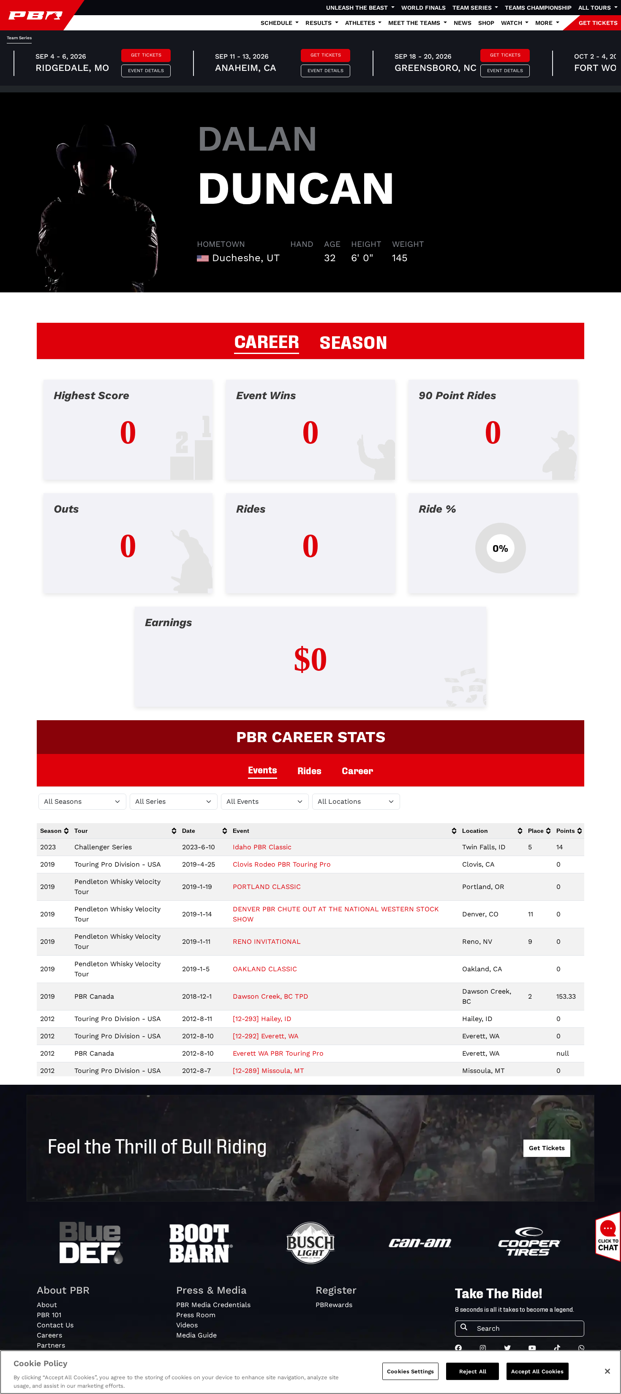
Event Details (146, 70)
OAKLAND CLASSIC (265, 969)
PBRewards (334, 1305)
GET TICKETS (598, 22)
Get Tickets (146, 55)
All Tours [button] (595, 7)
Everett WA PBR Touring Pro (278, 1053)
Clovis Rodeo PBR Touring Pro (282, 864)
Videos (187, 1325)
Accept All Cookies (537, 1371)
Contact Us (55, 1325)
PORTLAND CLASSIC (267, 887)
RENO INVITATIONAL (267, 941)
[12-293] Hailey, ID (262, 1019)
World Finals (423, 7)
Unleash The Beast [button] (357, 7)
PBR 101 (49, 1315)
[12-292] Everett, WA (266, 1036)
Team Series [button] (472, 7)
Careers (49, 1335)
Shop (486, 22)
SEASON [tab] (353, 341)
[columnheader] (54, 831)
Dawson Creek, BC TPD (270, 996)
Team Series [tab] (19, 37)
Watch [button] (512, 22)
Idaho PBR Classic (262, 847)
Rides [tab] (309, 770)
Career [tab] (357, 770)
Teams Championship (538, 7)
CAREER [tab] (266, 340)
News (462, 22)
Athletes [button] (361, 22)
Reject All (472, 1371)
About (47, 1305)
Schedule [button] (277, 22)
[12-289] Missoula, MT (268, 1071)
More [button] (544, 22)
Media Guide (196, 1335)
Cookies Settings (410, 1371)
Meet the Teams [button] (415, 22)
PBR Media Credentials (213, 1305)
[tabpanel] (310, 550)
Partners (51, 1345)
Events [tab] (262, 769)
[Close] (607, 1371)
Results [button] (319, 22)
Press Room (195, 1315)
